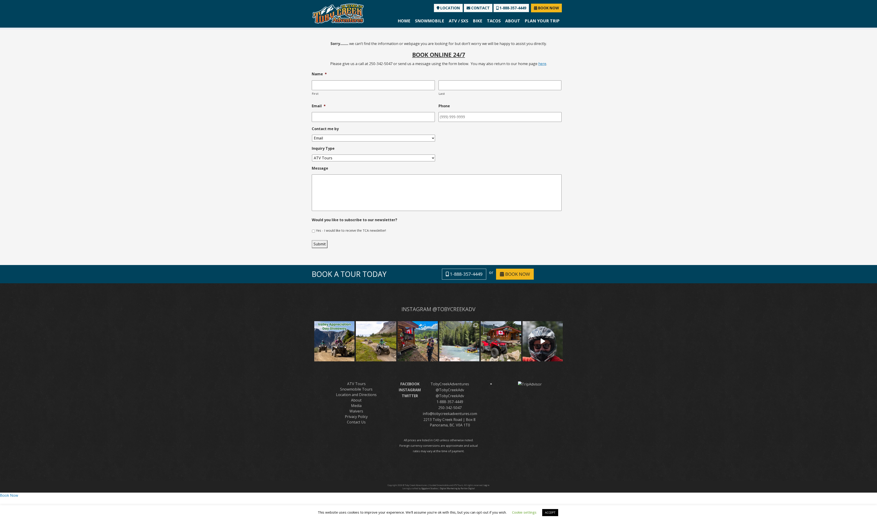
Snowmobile (429, 21)
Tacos (494, 21)
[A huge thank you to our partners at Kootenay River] (459, 341)
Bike (477, 21)
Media (356, 405)
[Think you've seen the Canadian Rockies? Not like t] (543, 341)
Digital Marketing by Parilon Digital (457, 488)
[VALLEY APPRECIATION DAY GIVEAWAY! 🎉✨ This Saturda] (334, 341)
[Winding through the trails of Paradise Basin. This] (376, 341)
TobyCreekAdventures (450, 383)
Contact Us (356, 422)
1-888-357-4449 (512, 8)
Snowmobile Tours (356, 389)
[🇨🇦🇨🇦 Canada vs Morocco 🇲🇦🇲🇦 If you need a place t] (418, 341)
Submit (320, 244)
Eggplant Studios (429, 488)
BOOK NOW (548, 8)
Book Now (9, 495)
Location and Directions (356, 394)
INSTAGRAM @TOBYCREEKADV (438, 309)
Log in (486, 485)
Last (442, 94)
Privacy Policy (356, 416)
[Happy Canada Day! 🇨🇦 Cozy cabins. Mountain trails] (501, 341)
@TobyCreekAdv (450, 389)
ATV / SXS (458, 21)
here (542, 63)
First (315, 94)
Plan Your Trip (542, 21)
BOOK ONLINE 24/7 (438, 54)
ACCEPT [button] (550, 512)
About (512, 21)
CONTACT (480, 8)
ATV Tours (356, 383)
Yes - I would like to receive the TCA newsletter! (351, 230)
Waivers (356, 411)
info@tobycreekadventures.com (450, 413)
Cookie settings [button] (524, 512)
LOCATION (449, 8)
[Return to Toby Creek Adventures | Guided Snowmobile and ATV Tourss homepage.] (338, 13)
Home (404, 21)
